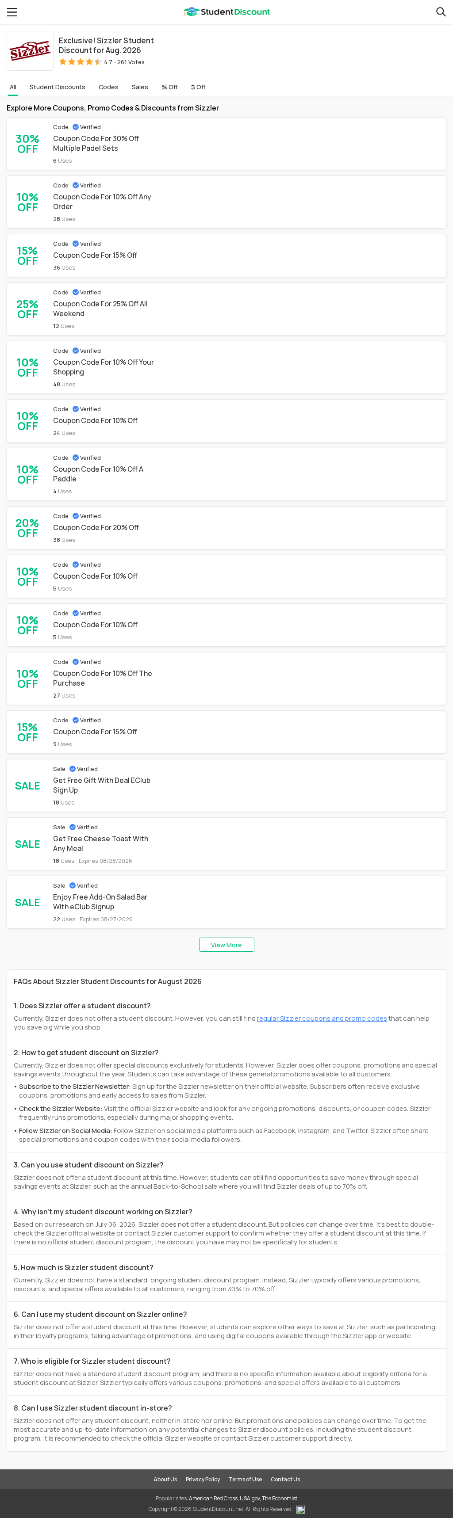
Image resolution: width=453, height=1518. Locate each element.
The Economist (279, 1498)
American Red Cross (213, 1498)
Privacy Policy (203, 1479)
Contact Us (285, 1479)
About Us (165, 1479)
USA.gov (250, 1498)
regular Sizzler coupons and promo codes (322, 1018)
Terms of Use (245, 1479)
